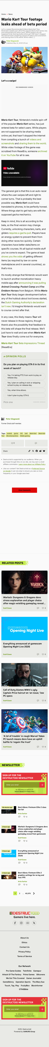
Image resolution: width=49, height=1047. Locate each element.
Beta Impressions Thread (23, 343)
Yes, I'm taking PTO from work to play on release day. (24, 376)
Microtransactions (12, 436)
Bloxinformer (37, 985)
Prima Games (29, 974)
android (9, 433)
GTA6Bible (23, 989)
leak (26, 433)
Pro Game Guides (13, 971)
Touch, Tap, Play (12, 985)
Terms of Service (19, 791)
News (10, 14)
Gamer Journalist (33, 978)
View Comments (24, 490)
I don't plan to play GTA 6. (18, 395)
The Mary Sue (38, 982)
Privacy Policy (30, 791)
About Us (24, 938)
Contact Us (25, 947)
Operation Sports (23, 982)
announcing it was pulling (32, 282)
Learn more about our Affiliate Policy (32, 464)
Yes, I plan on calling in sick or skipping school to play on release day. (23, 384)
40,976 (28, 893)
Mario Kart (33, 433)
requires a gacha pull (20, 233)
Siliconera (40, 974)
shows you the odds (11, 256)
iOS (21, 433)
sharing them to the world (32, 143)
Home (3, 14)
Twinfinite (27, 971)
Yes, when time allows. (16, 390)
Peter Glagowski (12, 41)
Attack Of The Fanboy (11, 974)
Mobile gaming (25, 436)
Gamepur (37, 971)
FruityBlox (25, 985)
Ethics (24, 942)
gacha (16, 433)
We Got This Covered (15, 978)
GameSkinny (8, 982)
